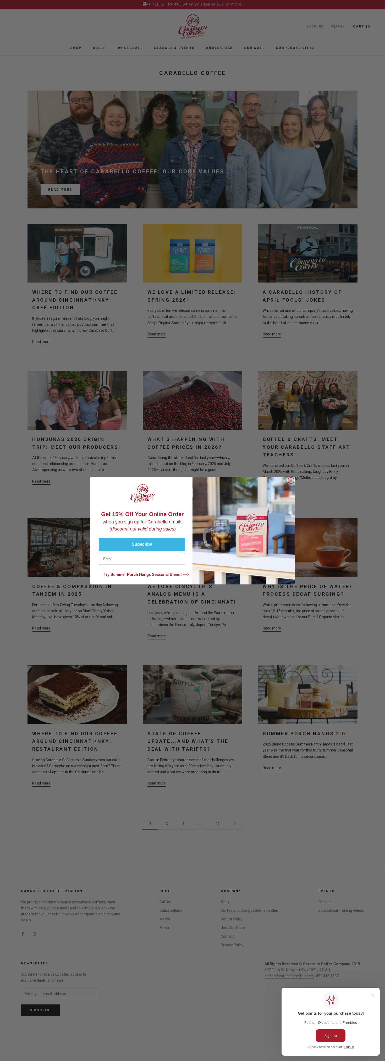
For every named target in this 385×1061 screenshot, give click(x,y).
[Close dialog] (291, 480)
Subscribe (142, 544)
